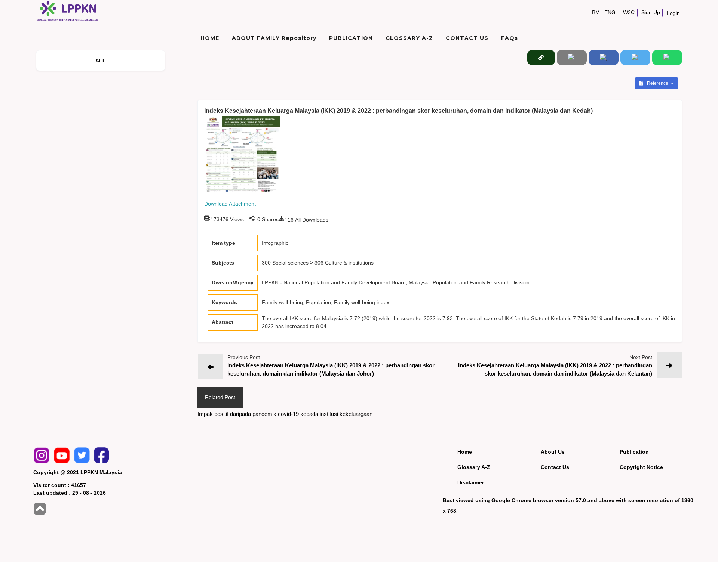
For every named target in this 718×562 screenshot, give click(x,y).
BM (596, 12)
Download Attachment (230, 204)
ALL (100, 61)
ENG (610, 12)
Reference (658, 83)
